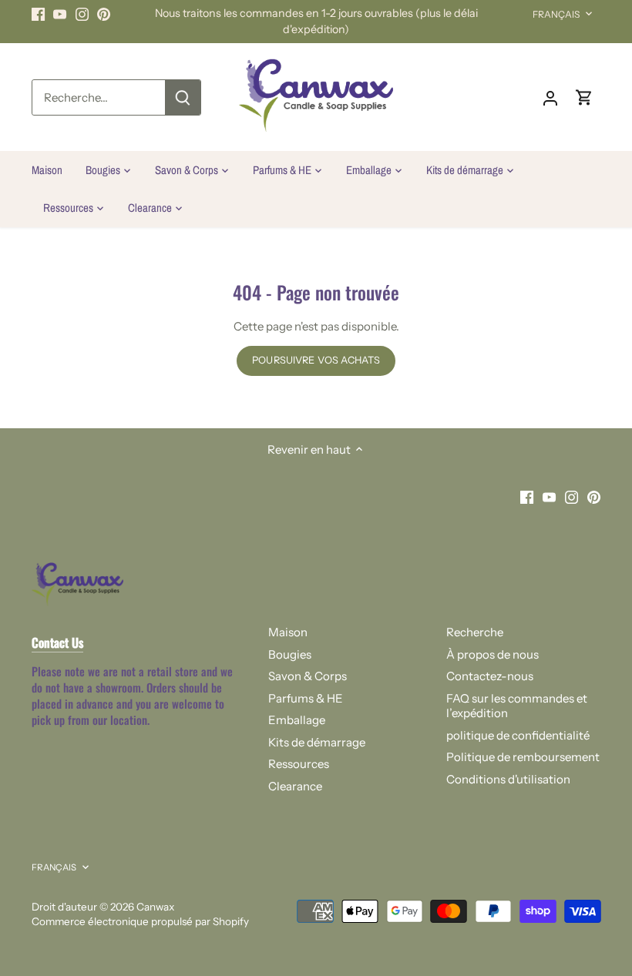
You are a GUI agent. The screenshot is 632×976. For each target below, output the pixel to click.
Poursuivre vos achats (316, 360)
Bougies (289, 654)
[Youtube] (59, 13)
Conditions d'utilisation (508, 779)
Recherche (474, 632)
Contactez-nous (489, 676)
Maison (288, 632)
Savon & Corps (307, 676)
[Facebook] (38, 13)
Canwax (155, 907)
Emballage (296, 720)
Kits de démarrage (316, 742)
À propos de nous (492, 654)
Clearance (295, 786)
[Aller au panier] (584, 97)
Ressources (298, 763)
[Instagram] (82, 13)
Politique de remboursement (523, 757)
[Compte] (550, 97)
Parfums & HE (305, 698)
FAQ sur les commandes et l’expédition (516, 706)
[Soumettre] (182, 97)
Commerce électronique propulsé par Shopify (140, 921)
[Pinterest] (103, 13)
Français (556, 14)
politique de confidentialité (518, 735)
